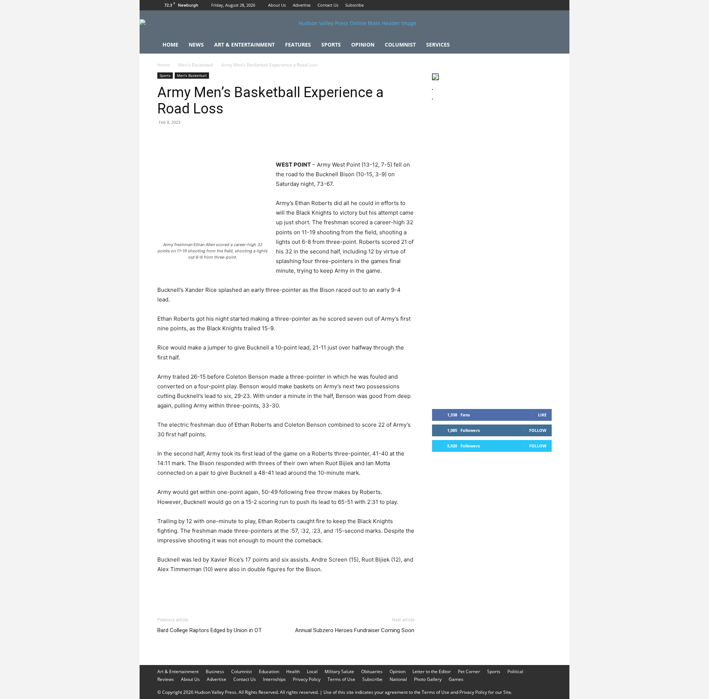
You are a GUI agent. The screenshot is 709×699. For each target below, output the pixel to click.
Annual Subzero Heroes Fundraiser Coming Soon (354, 630)
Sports (331, 44)
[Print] (249, 139)
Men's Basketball (195, 65)
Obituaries (372, 671)
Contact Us (328, 5)
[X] (546, 5)
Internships (274, 679)
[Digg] (283, 139)
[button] (543, 45)
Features (298, 44)
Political (515, 671)
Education (269, 671)
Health (293, 671)
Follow (538, 430)
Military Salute (339, 671)
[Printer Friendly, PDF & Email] (378, 589)
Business (215, 671)
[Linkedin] (232, 139)
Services (438, 44)
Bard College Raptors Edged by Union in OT (209, 630)
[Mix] (266, 139)
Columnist (400, 44)
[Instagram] (534, 5)
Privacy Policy (307, 679)
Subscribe (354, 5)
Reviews (165, 679)
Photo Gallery (428, 679)
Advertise (302, 5)
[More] (301, 139)
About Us (277, 5)
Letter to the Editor (431, 671)
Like (542, 414)
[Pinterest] (198, 139)
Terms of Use (341, 679)
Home (170, 44)
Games (456, 679)
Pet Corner (469, 671)
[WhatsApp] (215, 139)
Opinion (362, 44)
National (398, 679)
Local (312, 671)
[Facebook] (521, 5)
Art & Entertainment (244, 44)
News (196, 44)
